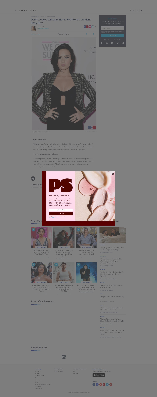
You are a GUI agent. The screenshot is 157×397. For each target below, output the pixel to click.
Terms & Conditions (54, 217)
